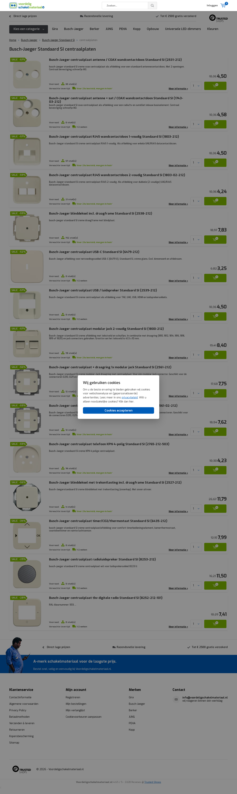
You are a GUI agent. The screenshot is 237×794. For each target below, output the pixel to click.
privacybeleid (130, 397)
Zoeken (152, 5)
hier (131, 401)
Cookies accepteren (119, 410)
